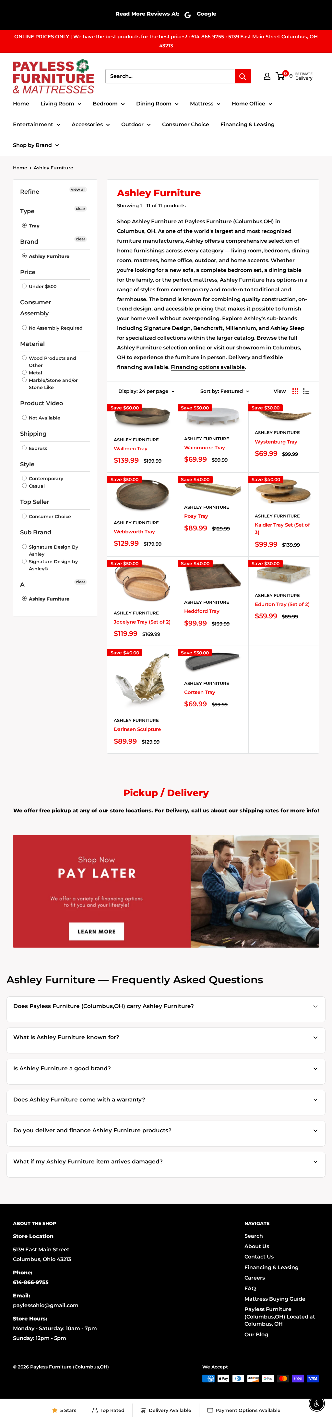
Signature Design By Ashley (53, 550)
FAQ (250, 1288)
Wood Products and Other (52, 361)
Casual (36, 486)
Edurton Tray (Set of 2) (282, 604)
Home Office (248, 104)
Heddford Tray (201, 611)
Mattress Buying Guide (274, 1299)
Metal (35, 373)
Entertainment (33, 124)
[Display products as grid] (295, 391)
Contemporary (45, 478)
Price (27, 272)
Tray (34, 226)
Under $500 (42, 286)
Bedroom (105, 104)
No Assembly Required (55, 328)
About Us (256, 1246)
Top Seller (34, 501)
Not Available (44, 418)
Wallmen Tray (131, 448)
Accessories (87, 124)
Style (27, 464)
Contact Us (259, 1257)
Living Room (57, 104)
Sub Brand (35, 532)
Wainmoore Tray (204, 447)
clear (80, 208)
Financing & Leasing (247, 124)
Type (27, 211)
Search (253, 1236)
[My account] (267, 76)
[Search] (243, 76)
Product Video (41, 403)
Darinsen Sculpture (137, 729)
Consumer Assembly (35, 308)
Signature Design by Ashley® (53, 565)
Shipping (33, 433)
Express (37, 448)
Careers (254, 1278)
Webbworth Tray (134, 532)
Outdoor (132, 124)
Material (32, 343)
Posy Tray (196, 516)
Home (21, 104)
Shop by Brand (32, 145)
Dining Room (154, 104)
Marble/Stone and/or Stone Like (53, 383)
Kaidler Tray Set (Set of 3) (282, 528)
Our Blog (256, 1334)
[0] (280, 76)
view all (78, 189)
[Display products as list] (306, 391)
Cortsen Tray (199, 692)
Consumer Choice (185, 124)
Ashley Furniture (53, 168)
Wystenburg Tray (276, 442)
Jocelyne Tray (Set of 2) (142, 622)
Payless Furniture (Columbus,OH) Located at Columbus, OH (279, 1316)
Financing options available (208, 367)
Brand (29, 241)
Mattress (201, 104)
